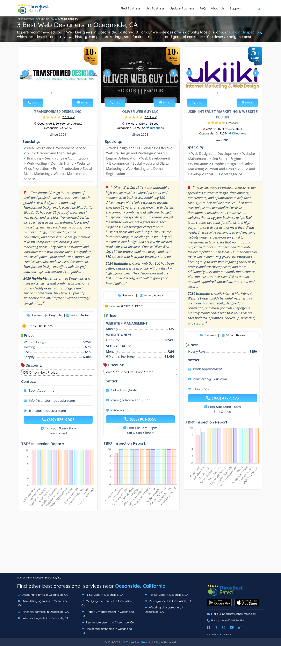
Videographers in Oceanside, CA (169, 601)
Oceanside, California (140, 586)
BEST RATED (24, 19)
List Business (155, 8)
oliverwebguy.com (125, 410)
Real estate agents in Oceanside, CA (109, 622)
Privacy (213, 634)
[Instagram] (223, 627)
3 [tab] (57, 93)
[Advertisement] (140, 544)
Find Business (130, 8)
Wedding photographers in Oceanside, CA (164, 610)
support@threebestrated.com (238, 613)
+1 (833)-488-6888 (233, 620)
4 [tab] (61, 93)
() (68, 117)
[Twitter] (216, 627)
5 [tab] (64, 93)
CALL (34, 102)
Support (236, 8)
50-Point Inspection (244, 32)
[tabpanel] (58, 75)
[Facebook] (208, 627)
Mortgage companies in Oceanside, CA (107, 603)
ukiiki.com (201, 389)
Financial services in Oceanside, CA (45, 612)
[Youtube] (232, 627)
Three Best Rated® (138, 642)
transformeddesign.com (47, 410)
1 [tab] (51, 93)
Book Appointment (43, 390)
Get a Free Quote (124, 390)
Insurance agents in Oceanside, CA (45, 618)
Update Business (182, 8)
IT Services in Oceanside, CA (104, 595)
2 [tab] (54, 93)
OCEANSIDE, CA (45, 19)
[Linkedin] (239, 627)
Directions (156, 128)
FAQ (203, 8)
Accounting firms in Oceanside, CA (45, 595)
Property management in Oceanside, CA (108, 614)
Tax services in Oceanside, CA (168, 595)
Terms (226, 634)
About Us (217, 8)
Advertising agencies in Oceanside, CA (43, 603)
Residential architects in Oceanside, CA (106, 631)
